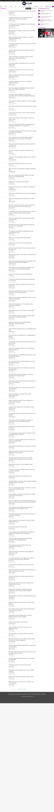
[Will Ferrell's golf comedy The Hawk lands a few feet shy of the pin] (4, 250)
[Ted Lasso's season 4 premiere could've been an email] (4, 152)
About (9, 694)
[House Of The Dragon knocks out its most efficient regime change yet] (4, 350)
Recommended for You (43, 8)
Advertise (19, 694)
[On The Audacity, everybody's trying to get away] (4, 635)
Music (24, 6)
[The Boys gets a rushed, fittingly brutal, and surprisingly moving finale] (4, 547)
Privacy (38, 694)
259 (19, 689)
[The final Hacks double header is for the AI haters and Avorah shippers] (4, 647)
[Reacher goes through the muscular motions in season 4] (4, 108)
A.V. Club (5, 0)
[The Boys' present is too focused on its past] (4, 666)
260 (21, 689)
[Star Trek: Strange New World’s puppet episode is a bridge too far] (4, 52)
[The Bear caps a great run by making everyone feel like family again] (4, 369)
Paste (1, 0)
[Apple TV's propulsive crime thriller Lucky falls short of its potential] (4, 256)
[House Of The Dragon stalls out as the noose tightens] (4, 195)
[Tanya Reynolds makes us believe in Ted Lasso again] (4, 102)
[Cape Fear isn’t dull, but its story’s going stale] (4, 244)
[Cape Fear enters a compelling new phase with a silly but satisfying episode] (4, 356)
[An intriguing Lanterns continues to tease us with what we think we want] (4, 45)
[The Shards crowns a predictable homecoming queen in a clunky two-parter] (4, 26)
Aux (41, 6)
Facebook (29, 694)
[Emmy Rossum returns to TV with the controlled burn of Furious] (4, 188)
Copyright (34, 694)
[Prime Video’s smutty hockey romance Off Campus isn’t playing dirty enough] (4, 610)
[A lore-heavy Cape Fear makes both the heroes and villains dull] (4, 286)
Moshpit (20, 0)
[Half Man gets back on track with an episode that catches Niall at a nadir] (4, 584)
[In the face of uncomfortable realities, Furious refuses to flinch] (4, 159)
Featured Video (42, 27)
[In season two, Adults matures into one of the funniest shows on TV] (4, 13)
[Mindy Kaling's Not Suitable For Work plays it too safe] (4, 447)
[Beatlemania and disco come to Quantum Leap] (4, 466)
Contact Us (44, 694)
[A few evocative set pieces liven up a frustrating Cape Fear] (4, 330)
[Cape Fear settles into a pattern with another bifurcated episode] (4, 396)
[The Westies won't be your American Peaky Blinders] (4, 281)
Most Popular (34, 8)
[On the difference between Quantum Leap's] (4, 317)
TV (15, 6)
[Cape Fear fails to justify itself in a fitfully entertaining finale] (4, 170)
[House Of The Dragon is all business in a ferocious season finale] (4, 119)
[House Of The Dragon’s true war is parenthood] (4, 275)
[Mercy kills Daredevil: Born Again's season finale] (4, 678)
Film (19, 6)
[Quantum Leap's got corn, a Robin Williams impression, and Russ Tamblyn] (4, 324)
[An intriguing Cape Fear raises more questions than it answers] (4, 415)
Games (30, 6)
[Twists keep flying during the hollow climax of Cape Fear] (4, 200)
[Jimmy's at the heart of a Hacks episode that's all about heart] (4, 578)
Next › (24, 689)
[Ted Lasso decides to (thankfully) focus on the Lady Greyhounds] (4, 65)
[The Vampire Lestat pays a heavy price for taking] (4, 343)
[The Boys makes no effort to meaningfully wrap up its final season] (4, 597)
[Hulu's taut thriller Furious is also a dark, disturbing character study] (4, 220)
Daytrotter (16, 0)
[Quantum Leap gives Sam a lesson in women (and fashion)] (4, 604)
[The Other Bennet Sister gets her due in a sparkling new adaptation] (4, 660)
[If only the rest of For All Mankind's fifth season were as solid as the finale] (4, 471)
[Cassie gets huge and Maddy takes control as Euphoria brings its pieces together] (4, 617)
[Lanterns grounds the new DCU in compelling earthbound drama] (4, 83)
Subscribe (36, 6)
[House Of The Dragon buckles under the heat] (4, 165)
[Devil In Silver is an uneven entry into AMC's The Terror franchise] (4, 683)
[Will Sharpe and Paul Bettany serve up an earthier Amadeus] (4, 672)
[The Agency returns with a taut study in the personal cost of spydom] (4, 389)
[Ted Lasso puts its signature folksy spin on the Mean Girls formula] (4, 32)
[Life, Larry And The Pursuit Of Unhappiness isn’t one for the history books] (4, 363)
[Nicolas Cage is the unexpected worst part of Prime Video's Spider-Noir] (4, 522)
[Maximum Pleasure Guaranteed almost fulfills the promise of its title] (4, 553)
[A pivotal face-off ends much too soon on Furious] (4, 71)
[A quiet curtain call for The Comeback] (4, 623)
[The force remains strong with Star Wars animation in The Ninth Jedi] (4, 145)
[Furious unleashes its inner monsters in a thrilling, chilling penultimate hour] (4, 39)
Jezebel (8, 0)
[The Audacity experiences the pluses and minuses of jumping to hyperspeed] (4, 515)
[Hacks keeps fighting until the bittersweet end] (4, 477)
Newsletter (47, 6)
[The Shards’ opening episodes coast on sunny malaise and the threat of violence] (4, 132)
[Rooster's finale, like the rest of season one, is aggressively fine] (4, 629)
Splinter (12, 0)
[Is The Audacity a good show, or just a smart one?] (4, 566)
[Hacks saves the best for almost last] (4, 528)
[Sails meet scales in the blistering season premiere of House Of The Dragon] (4, 382)
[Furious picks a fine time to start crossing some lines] (4, 114)
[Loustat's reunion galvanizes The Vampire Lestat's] (4, 409)
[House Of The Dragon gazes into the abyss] (4, 239)
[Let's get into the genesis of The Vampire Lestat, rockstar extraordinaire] (4, 306)
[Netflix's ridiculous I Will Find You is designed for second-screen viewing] (4, 402)
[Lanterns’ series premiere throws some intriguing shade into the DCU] (4, 76)
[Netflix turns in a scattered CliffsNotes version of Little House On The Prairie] (4, 299)
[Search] (1, 6)
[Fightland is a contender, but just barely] (4, 183)
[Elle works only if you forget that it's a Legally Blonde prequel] (4, 337)
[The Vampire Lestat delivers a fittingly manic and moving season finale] (4, 233)
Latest (6, 6)
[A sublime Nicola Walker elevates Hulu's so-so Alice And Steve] (4, 428)
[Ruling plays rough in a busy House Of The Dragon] (4, 312)
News (11, 6)
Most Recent (28, 8)
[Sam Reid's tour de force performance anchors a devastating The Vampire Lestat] (4, 376)
